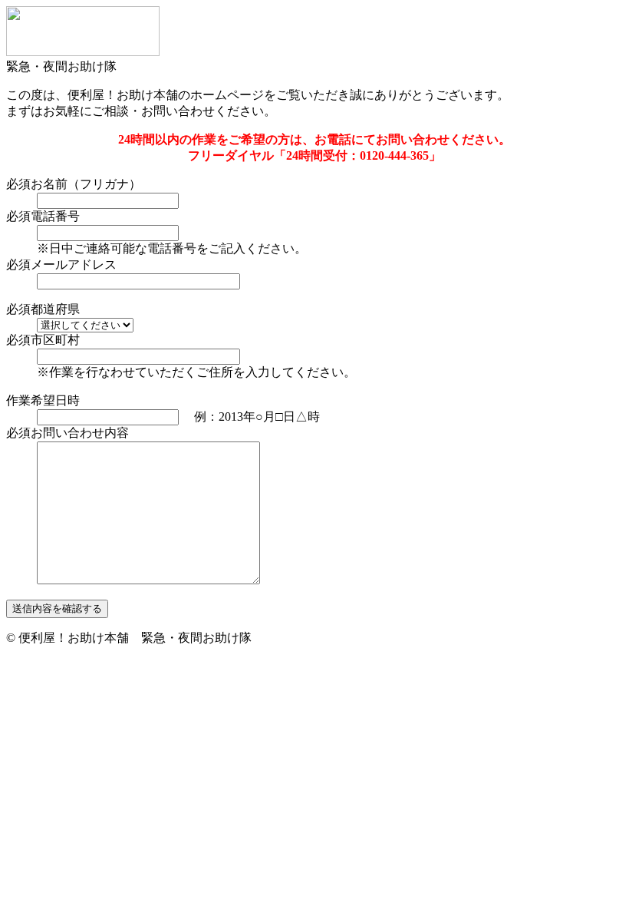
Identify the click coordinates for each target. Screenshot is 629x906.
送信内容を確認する (57, 608)
